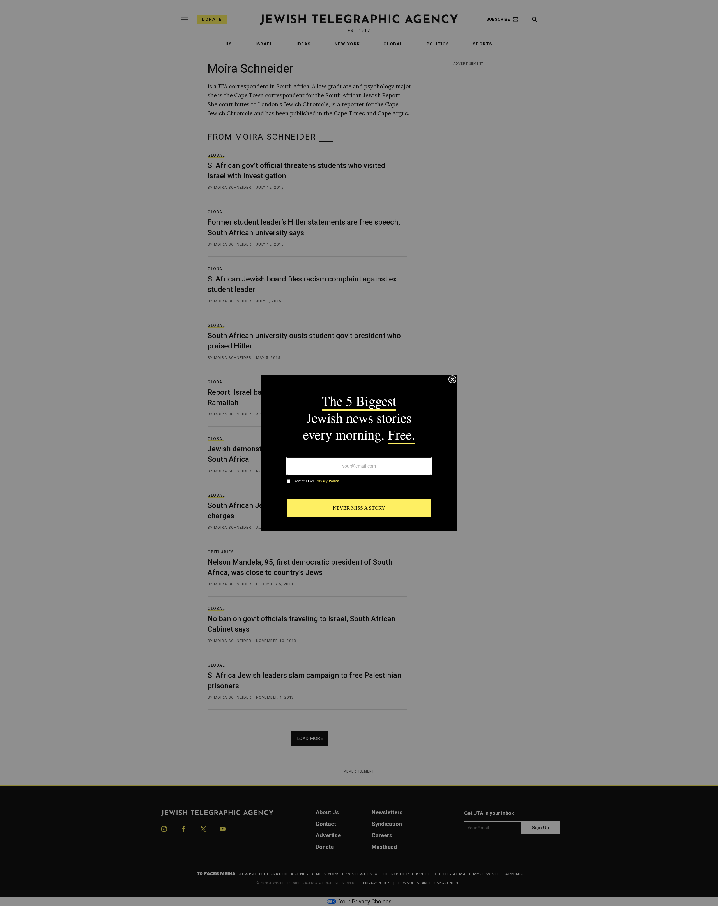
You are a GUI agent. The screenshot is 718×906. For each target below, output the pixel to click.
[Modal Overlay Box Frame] (359, 453)
